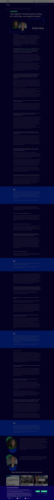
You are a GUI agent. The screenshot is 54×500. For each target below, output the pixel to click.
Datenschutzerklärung (44, 493)
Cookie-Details (39, 493)
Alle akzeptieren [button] (44, 491)
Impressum (45, 494)
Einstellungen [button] (12, 496)
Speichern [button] (37, 491)
